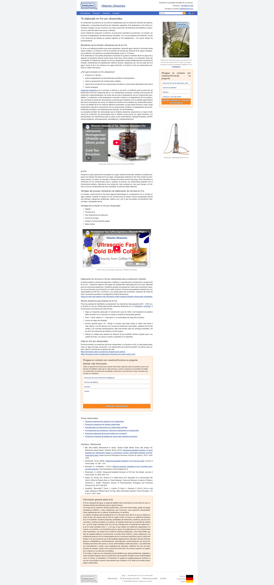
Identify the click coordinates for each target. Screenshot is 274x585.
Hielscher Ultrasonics (113, 5)
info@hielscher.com (186, 8)
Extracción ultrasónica (89, 90)
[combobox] (171, 13)
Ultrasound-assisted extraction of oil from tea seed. (124, 461)
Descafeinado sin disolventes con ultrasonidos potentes (106, 427)
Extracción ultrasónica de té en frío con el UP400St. (117, 164)
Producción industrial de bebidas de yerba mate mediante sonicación (111, 436)
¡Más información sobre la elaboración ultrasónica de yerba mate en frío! (108, 354)
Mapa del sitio (112, 578)
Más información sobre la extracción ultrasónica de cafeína (103, 351)
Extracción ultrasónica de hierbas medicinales (102, 424)
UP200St (147, 306)
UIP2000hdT (176, 67)
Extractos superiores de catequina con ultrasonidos (104, 421)
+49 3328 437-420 (187, 5)
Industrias (106, 13)
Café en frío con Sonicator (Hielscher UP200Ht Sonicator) (117, 270)
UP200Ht (138, 306)
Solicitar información (117, 406)
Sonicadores (85, 13)
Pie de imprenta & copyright (129, 578)
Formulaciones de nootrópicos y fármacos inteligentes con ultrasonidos (112, 430)
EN (189, 13)
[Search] (184, 13)
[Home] (89, 5)
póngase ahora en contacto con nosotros (176, 101)
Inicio (123, 575)
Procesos (96, 13)
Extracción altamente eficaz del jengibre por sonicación (106, 433)
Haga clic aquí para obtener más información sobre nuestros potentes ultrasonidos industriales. (117, 296)
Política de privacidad (149, 578)
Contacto (115, 13)
